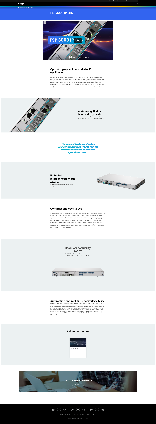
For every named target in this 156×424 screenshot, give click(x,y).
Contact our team (77, 384)
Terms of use (79, 418)
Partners (123, 0)
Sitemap (69, 418)
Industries (83, 4)
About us (106, 4)
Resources (99, 4)
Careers (110, 0)
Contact (94, 414)
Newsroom (91, 4)
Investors (119, 0)
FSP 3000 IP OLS (74, 348)
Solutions (75, 4)
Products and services (56, 4)
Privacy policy (74, 418)
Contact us (133, 0)
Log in (137, 0)
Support (127, 0)
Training (114, 0)
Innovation (67, 4)
